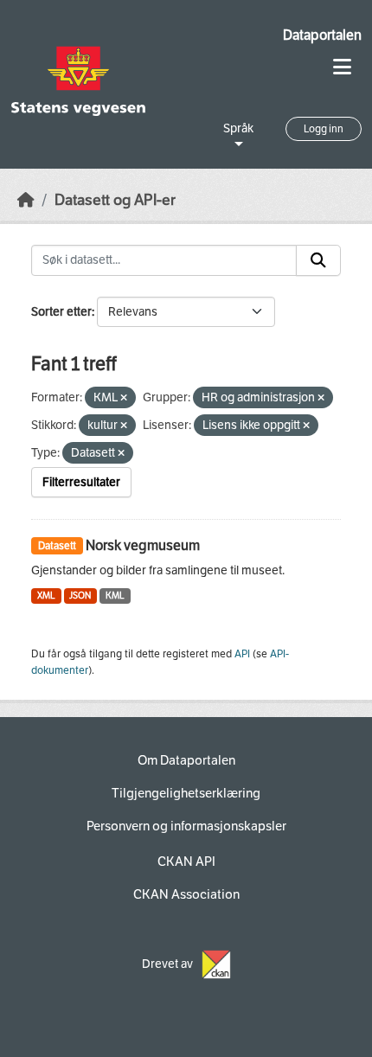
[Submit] (318, 260)
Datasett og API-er (115, 200)
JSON (80, 595)
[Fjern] (123, 398)
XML (46, 595)
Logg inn (323, 129)
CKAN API (186, 861)
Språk (238, 128)
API (242, 654)
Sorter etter (61, 311)
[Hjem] (26, 200)
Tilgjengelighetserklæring (186, 793)
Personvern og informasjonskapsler (186, 826)
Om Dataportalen (186, 760)
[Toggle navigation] (342, 67)
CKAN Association (186, 894)
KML (115, 595)
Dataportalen (322, 35)
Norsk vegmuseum (143, 545)
